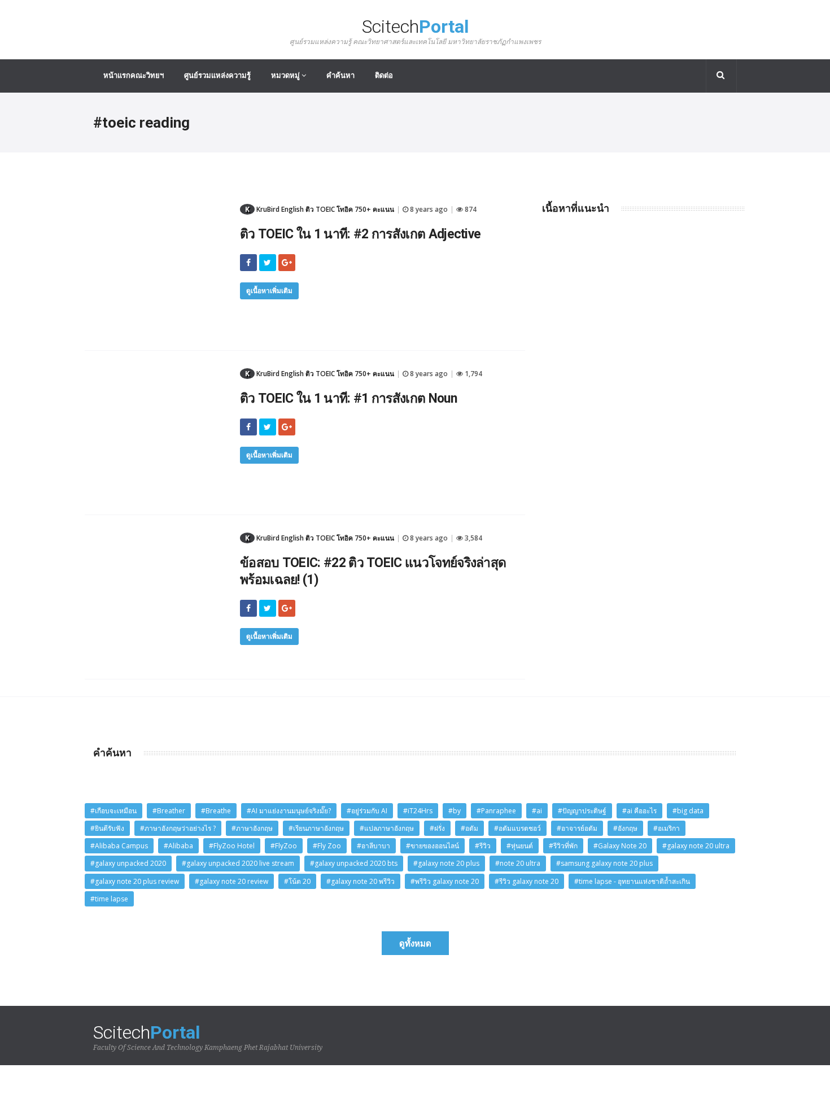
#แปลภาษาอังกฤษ (387, 828)
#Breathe (216, 811)
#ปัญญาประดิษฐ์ (582, 811)
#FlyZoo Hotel (232, 846)
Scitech (415, 31)
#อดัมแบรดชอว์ (517, 828)
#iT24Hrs (418, 811)
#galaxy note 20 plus (446, 863)
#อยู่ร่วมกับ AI (367, 811)
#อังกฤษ (625, 828)
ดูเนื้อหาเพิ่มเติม (269, 290)
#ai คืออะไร (639, 811)
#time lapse (109, 899)
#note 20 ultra (517, 863)
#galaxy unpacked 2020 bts (353, 863)
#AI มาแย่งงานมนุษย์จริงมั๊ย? (289, 811)
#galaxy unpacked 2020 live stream (238, 863)
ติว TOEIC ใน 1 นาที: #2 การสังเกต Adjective (360, 234)
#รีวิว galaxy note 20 (526, 881)
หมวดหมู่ (286, 75)
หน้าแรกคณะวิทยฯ (133, 75)
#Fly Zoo (327, 846)
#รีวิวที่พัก (563, 846)
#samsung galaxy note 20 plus (604, 863)
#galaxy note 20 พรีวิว (360, 881)
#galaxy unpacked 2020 (128, 863)
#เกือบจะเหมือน (113, 811)
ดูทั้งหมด (415, 943)
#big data (688, 811)
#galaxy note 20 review (231, 881)
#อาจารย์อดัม (577, 828)
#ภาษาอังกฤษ (252, 828)
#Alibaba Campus (119, 846)
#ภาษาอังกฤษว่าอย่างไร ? (178, 828)
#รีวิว (483, 846)
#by (454, 811)
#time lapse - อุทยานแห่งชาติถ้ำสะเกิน (632, 881)
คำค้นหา (340, 75)
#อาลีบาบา (373, 846)
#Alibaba (178, 846)
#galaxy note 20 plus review (134, 881)
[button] (721, 76)
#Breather (168, 811)
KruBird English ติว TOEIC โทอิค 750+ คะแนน (319, 209)
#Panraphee (496, 811)
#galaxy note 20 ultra (695, 846)
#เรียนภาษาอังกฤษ (316, 828)
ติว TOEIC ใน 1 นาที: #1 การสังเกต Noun (348, 398)
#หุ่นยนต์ (519, 846)
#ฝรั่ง (437, 828)
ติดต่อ (384, 75)
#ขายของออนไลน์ (432, 846)
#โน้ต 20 (297, 881)
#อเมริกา (666, 828)
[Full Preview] (158, 206)
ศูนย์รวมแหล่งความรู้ (217, 75)
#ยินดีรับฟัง (107, 828)
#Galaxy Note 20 (619, 846)
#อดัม (469, 828)
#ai (537, 811)
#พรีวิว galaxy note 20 (444, 881)
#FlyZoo (283, 846)
